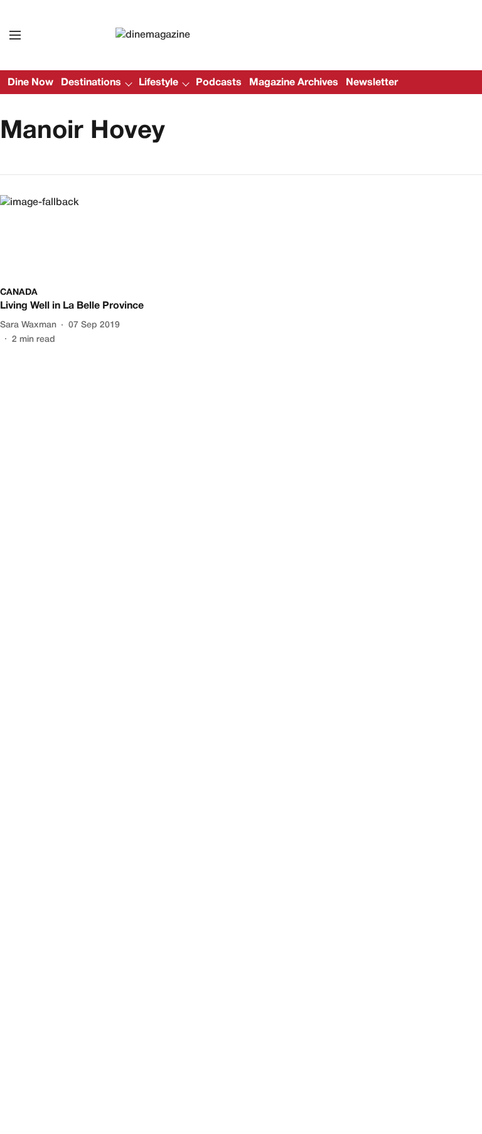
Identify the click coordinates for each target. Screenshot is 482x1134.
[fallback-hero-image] (75, 237)
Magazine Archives (293, 82)
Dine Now (30, 82)
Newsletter (372, 82)
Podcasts (219, 82)
